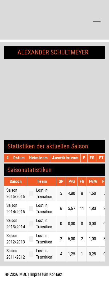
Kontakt (55, 274)
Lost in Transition (44, 193)
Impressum (39, 274)
